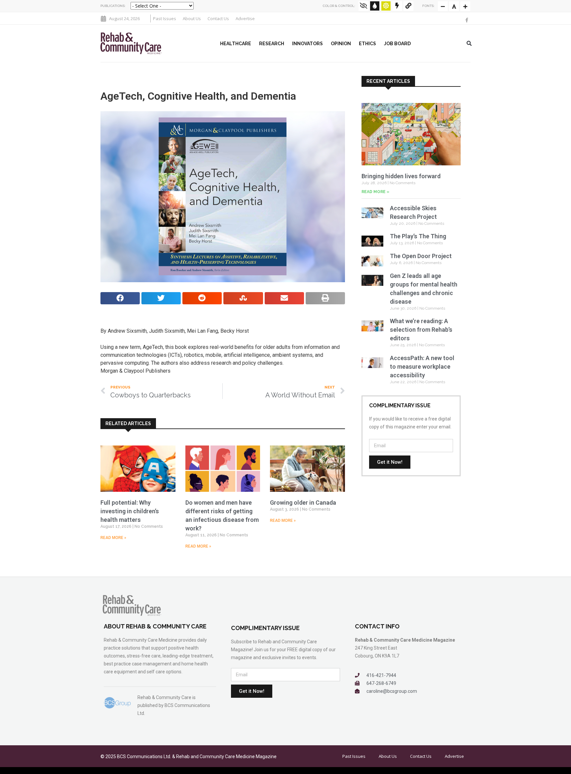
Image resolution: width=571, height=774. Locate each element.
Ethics (367, 43)
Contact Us (218, 18)
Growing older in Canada (303, 502)
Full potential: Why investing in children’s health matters (129, 511)
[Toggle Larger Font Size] (454, 6)
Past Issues (164, 18)
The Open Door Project (421, 255)
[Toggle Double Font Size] (465, 6)
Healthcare (235, 43)
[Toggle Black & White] (363, 6)
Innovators (307, 43)
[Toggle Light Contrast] (386, 6)
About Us (192, 18)
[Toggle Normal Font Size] (443, 6)
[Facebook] (467, 20)
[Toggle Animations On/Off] (397, 6)
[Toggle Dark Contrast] (375, 6)
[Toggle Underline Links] (408, 6)
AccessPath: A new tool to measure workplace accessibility (422, 366)
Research (271, 43)
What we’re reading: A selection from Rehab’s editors (421, 330)
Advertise (245, 18)
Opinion (341, 43)
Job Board (397, 43)
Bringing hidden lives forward (401, 176)
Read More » (113, 537)
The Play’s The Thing (418, 236)
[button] (469, 43)
